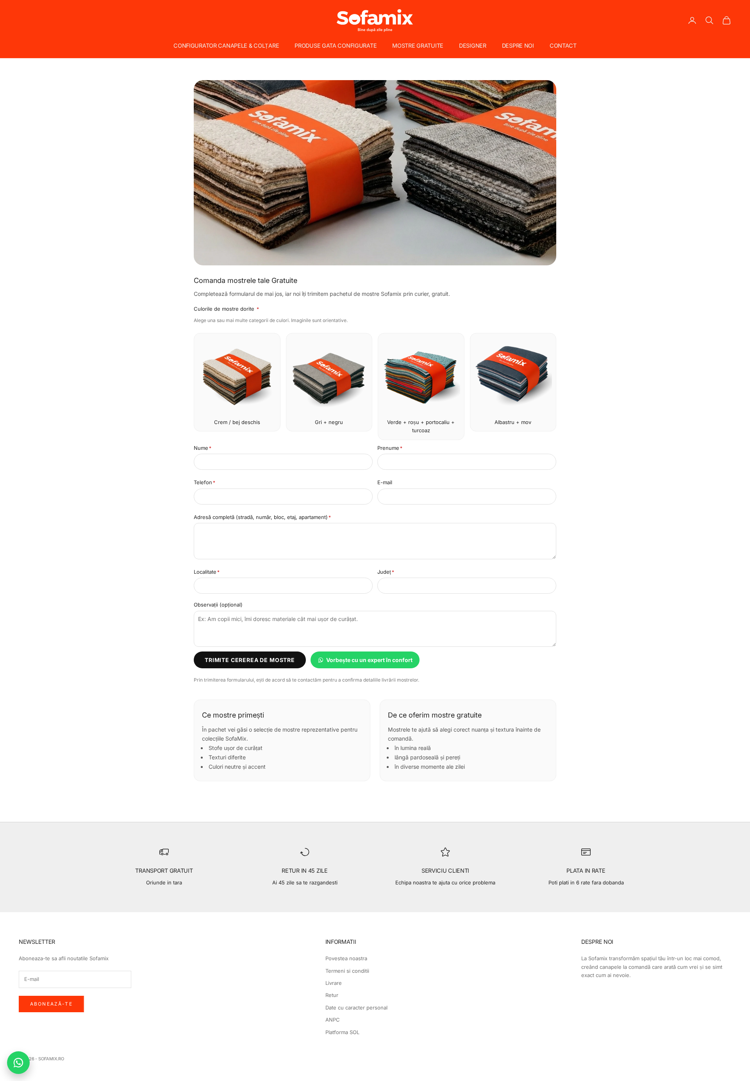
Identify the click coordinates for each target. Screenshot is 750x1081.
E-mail (384, 482)
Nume (202, 448)
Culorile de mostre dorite (226, 309)
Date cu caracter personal (356, 1007)
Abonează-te (51, 1004)
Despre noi (518, 45)
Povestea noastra (346, 958)
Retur (331, 995)
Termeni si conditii (347, 971)
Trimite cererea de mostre (250, 660)
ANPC (332, 1020)
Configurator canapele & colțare (226, 45)
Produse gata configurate (336, 45)
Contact (563, 45)
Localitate (207, 572)
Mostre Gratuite (417, 45)
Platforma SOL (342, 1032)
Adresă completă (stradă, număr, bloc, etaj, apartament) (262, 517)
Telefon (204, 482)
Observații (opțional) (218, 604)
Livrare (333, 983)
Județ (385, 572)
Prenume (389, 448)
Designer (472, 45)
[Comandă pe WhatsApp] (18, 1062)
